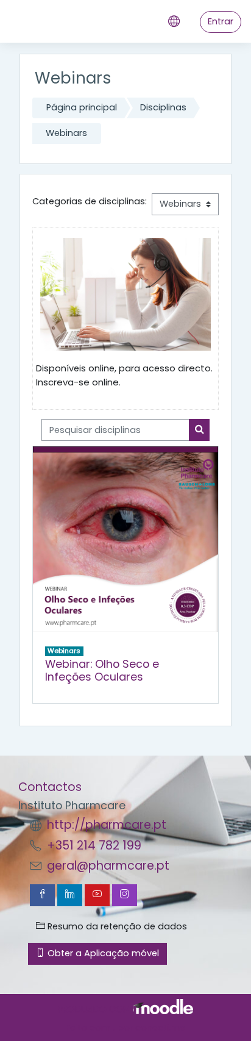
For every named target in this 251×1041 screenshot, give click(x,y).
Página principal (81, 107)
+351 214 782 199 (94, 845)
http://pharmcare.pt (106, 825)
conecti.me (160, 1027)
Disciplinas (163, 107)
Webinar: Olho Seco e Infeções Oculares (102, 670)
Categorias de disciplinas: (89, 201)
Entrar (220, 21)
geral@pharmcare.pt (108, 865)
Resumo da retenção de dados (116, 926)
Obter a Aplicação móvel (102, 953)
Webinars (66, 133)
